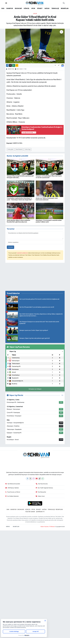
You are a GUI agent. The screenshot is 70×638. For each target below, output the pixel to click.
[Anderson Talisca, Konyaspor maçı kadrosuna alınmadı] (49, 188)
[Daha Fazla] (16, 65)
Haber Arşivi (41, 496)
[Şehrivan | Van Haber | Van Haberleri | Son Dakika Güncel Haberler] (35, 3)
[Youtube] (36, 478)
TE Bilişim (52, 526)
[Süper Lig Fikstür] (62, 395)
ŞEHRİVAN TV (40, 511)
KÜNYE (8, 526)
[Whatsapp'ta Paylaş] (13, 65)
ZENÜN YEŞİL (11, 69)
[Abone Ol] (62, 65)
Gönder (10, 247)
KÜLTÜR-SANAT (30, 511)
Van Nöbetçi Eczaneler (14, 483)
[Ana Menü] (6, 3)
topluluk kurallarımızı (22, 253)
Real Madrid (19, 149)
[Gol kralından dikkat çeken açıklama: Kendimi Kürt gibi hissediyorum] (20, 211)
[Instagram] (33, 478)
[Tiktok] (39, 478)
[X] (30, 478)
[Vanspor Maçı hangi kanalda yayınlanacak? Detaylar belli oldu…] (20, 166)
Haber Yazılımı (45, 526)
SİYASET (39, 8)
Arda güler (10, 149)
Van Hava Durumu (43, 483)
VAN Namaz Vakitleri (13, 487)
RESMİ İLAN (64, 8)
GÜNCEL (26, 8)
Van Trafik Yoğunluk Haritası (45, 487)
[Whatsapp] (42, 478)
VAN (2, 8)
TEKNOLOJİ (55, 8)
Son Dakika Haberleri (13, 496)
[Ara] (64, 3)
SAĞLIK (46, 8)
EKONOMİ (18, 8)
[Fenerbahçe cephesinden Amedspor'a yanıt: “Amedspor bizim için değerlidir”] (20, 188)
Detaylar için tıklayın (35, 389)
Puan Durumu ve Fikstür (13, 492)
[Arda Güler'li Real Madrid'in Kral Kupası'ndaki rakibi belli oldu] (35, 46)
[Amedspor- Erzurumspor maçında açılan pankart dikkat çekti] (49, 211)
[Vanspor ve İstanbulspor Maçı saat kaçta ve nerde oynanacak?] (49, 166)
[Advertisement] (35, 277)
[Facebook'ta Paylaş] (7, 65)
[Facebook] (27, 478)
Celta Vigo (28, 149)
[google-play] (35, 503)
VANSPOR (9, 8)
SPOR (33, 8)
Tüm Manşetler (42, 492)
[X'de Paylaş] (10, 65)
